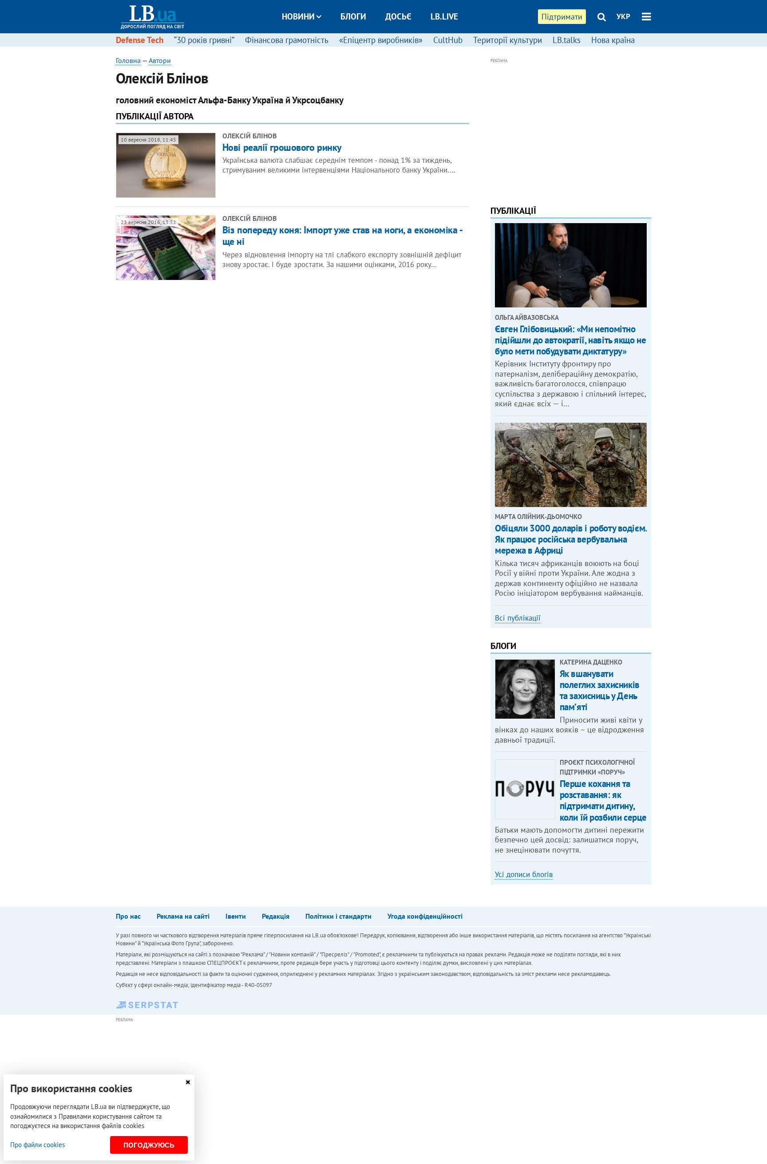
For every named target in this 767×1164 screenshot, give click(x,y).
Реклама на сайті (183, 916)
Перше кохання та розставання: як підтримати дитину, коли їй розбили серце (603, 800)
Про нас (128, 916)
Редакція (275, 916)
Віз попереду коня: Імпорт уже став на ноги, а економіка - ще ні (342, 236)
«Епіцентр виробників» (381, 40)
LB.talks (567, 40)
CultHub (448, 40)
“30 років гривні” (204, 40)
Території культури (507, 40)
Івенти (235, 916)
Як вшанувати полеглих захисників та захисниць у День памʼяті (600, 690)
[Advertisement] (570, 128)
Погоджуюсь (148, 1145)
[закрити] (188, 1082)
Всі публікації (518, 618)
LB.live (444, 16)
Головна (128, 60)
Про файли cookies (37, 1144)
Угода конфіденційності (425, 916)
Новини (298, 16)
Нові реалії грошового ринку (282, 147)
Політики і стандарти (338, 916)
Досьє (398, 16)
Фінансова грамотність (286, 40)
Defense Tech (139, 40)
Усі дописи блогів (524, 874)
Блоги (353, 16)
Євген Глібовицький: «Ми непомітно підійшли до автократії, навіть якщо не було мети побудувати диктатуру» (570, 340)
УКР (623, 16)
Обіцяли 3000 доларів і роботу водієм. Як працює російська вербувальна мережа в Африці (570, 539)
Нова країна (613, 40)
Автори (160, 60)
